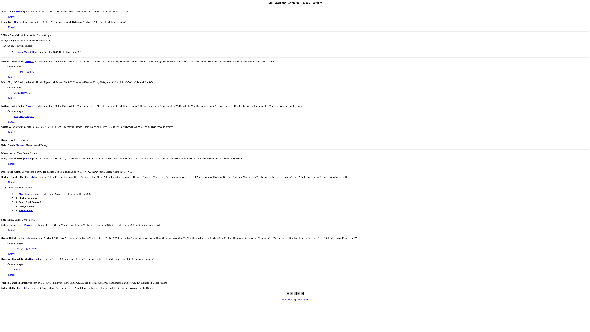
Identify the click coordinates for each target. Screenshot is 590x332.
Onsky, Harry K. (22, 92)
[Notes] (11, 17)
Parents (20, 11)
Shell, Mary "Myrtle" (24, 116)
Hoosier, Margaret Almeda (26, 248)
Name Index (302, 299)
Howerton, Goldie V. (24, 72)
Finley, (17, 269)
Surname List (288, 299)
